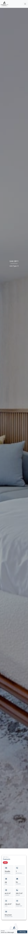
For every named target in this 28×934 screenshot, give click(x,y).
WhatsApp (23, 932)
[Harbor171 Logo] (4, 4)
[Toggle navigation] (25, 3)
